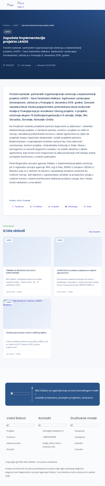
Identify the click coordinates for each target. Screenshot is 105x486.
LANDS (15, 25)
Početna (6, 25)
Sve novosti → (95, 232)
